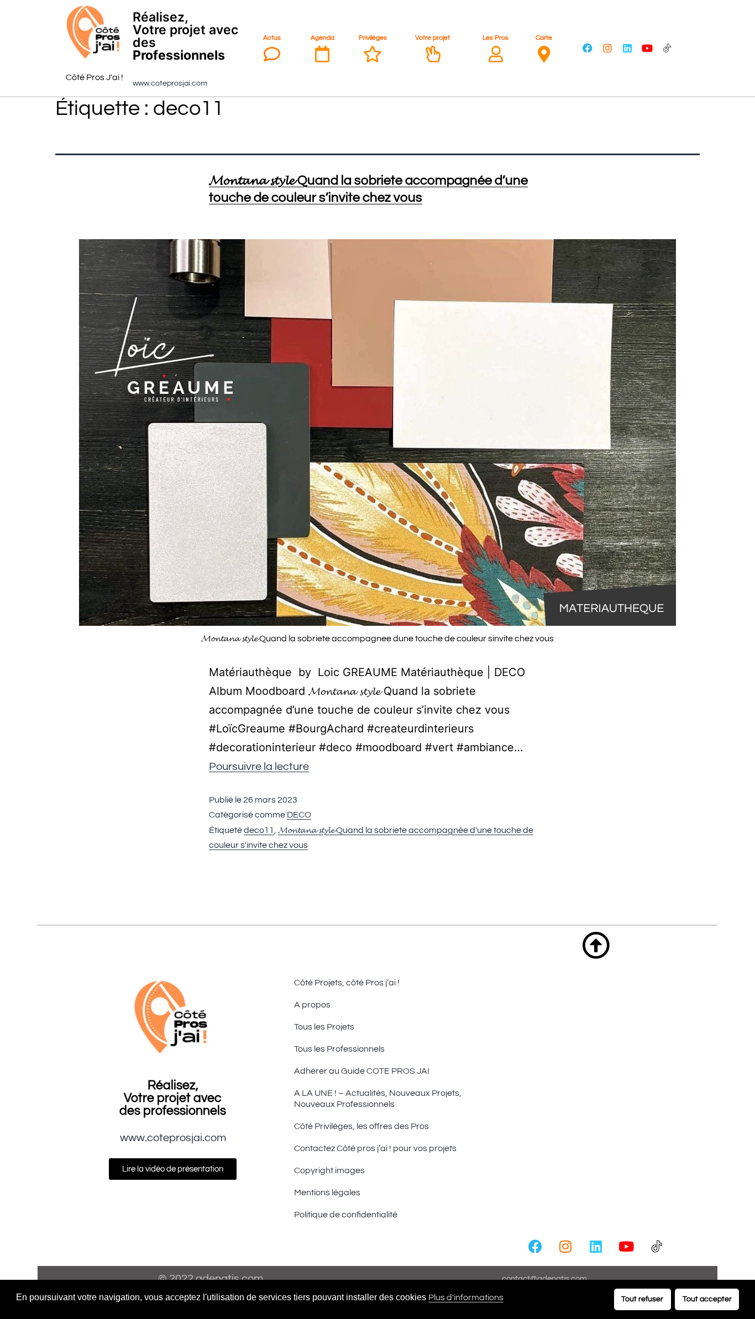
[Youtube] (647, 48)
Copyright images (329, 1170)
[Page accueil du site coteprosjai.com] (94, 32)
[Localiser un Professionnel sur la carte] (544, 54)
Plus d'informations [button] (466, 1297)
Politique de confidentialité (345, 1214)
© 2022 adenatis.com (210, 1278)
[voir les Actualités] (272, 54)
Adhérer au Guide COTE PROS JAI (361, 1071)
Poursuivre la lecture (259, 766)
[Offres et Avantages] (372, 54)
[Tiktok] (667, 48)
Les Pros (495, 37)
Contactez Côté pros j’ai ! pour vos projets (375, 1148)
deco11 (259, 830)
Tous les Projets (324, 1026)
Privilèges (373, 37)
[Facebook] (587, 48)
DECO (299, 814)
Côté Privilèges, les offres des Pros (361, 1126)
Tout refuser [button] (642, 1299)
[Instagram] (607, 48)
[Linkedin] (627, 48)
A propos (312, 1004)
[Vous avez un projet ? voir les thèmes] (432, 54)
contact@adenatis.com (544, 1279)
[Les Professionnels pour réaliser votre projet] (495, 54)
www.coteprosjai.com (170, 83)
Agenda (322, 37)
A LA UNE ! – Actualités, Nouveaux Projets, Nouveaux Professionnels (378, 1099)
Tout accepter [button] (707, 1299)
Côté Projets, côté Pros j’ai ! (347, 982)
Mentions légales (327, 1192)
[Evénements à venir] (322, 54)
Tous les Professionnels (339, 1048)
